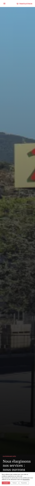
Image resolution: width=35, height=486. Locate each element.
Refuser (15, 483)
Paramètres (26, 479)
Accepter (6, 483)
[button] (4, 3)
